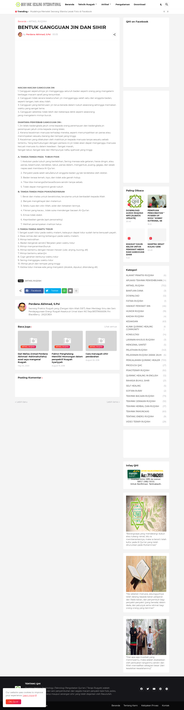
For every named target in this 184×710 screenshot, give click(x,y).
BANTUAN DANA (146, 290)
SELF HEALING (146, 386)
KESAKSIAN (146, 321)
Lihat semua (110, 327)
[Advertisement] (67, 63)
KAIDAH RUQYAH (146, 316)
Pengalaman (123, 4)
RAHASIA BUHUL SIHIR (146, 380)
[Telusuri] (166, 4)
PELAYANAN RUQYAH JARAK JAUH (146, 355)
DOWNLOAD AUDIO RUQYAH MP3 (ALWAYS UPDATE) (134, 214)
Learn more (28, 695)
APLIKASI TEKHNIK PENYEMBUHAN (146, 280)
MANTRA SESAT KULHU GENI (156, 245)
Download (139, 4)
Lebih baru (22, 402)
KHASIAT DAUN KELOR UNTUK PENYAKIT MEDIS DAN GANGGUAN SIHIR (67, 11)
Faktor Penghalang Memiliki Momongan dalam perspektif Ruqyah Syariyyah (67, 358)
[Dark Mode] (161, 4)
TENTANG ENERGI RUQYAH (146, 416)
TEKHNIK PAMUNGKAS (146, 411)
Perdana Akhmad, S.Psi (44, 304)
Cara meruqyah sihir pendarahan (97, 355)
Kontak (165, 705)
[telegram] (166, 689)
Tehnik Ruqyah (86, 4)
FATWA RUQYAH (146, 301)
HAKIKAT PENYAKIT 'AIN (146, 306)
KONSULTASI (146, 334)
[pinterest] (160, 689)
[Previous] (164, 11)
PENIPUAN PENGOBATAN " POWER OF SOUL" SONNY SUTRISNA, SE (156, 215)
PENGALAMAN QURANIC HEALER (146, 360)
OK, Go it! (13, 701)
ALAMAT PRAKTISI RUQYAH (146, 275)
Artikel (105, 4)
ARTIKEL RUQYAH (38, 21)
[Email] (70, 290)
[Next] (167, 11)
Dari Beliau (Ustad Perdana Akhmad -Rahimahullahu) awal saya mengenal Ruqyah (33, 358)
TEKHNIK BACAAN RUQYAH (146, 396)
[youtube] (154, 689)
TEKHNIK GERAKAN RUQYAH (146, 401)
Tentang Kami (131, 705)
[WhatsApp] (64, 290)
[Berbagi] (114, 34)
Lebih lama (112, 402)
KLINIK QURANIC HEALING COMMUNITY (146, 328)
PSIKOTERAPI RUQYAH (146, 370)
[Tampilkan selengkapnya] (76, 290)
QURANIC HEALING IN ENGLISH (146, 375)
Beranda (69, 4)
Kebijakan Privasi (149, 705)
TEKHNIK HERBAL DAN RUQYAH (146, 406)
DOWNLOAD (146, 296)
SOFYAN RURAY (146, 391)
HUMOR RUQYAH (146, 311)
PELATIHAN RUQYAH (146, 350)
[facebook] (141, 689)
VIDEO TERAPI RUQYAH (146, 421)
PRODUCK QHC (146, 365)
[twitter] (147, 689)
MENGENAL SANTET (146, 344)
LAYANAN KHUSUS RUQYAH (146, 339)
